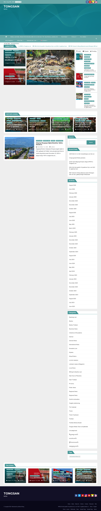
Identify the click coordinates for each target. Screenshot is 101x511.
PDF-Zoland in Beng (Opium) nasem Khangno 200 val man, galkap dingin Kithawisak (39, 124)
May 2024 (71, 267)
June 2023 (72, 306)
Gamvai (71, 336)
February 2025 (73, 232)
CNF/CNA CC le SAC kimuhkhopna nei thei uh (90, 70)
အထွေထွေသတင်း (73, 446)
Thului (73, 37)
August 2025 (72, 212)
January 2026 (72, 197)
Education (91, 504)
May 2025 (71, 224)
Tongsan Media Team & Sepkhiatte (78, 426)
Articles (82, 504)
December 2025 (73, 201)
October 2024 (72, 247)
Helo (96, 504)
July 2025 (71, 216)
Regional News (8, 50)
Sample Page (83, 509)
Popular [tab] (86, 51)
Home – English (93, 506)
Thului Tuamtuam (74, 415)
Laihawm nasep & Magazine (76, 364)
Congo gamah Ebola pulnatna (14, 78)
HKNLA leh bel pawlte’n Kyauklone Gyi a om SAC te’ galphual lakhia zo (34, 37)
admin (41, 81)
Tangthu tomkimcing (74, 403)
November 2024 (73, 244)
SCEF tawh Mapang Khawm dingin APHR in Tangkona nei (89, 90)
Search (71, 137)
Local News (87, 56)
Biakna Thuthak (73, 325)
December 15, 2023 (42, 147)
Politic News (32, 76)
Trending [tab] (93, 51)
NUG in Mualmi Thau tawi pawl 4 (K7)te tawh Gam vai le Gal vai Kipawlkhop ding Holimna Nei (83, 124)
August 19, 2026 (10, 63)
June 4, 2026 (57, 480)
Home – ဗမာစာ (66, 509)
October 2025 (72, 208)
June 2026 (72, 189)
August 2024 (72, 255)
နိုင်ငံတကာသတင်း (74, 442)
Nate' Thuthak (73, 379)
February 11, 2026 (59, 129)
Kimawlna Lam (32, 40)
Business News (73, 329)
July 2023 (71, 302)
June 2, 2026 (33, 81)
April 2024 (72, 271)
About (72, 504)
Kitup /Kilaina (72, 356)
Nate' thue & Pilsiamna (75, 375)
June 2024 (72, 263)
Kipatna (20, 40)
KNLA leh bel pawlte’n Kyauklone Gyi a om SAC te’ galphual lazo (49, 78)
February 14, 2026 (36, 129)
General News (88, 54)
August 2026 (72, 185)
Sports (95, 509)
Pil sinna (83, 37)
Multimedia (9, 40)
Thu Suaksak (15, 50)
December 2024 (73, 240)
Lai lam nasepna (73, 360)
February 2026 (73, 193)
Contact (86, 504)
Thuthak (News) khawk (9, 52)
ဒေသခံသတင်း (18, 52)
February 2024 (73, 275)
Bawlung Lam (73, 317)
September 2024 (73, 251)
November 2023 (73, 287)
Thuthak (64, 37)
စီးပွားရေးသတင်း (73, 434)
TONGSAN (11, 6)
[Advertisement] (50, 22)
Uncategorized (59, 140)
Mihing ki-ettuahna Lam (75, 372)
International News (15, 43)
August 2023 (72, 298)
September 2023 (73, 294)
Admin (19, 63)
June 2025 (72, 220)
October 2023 (72, 290)
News (77, 509)
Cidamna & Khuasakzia (75, 332)
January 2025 (72, 236)
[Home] (6, 37)
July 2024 (71, 259)
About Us (77, 504)
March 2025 (72, 228)
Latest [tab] (79, 51)
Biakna (71, 321)
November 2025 (73, 204)
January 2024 (72, 279)
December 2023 (73, 283)
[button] (96, 38)
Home (69, 504)
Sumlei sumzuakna (74, 399)
